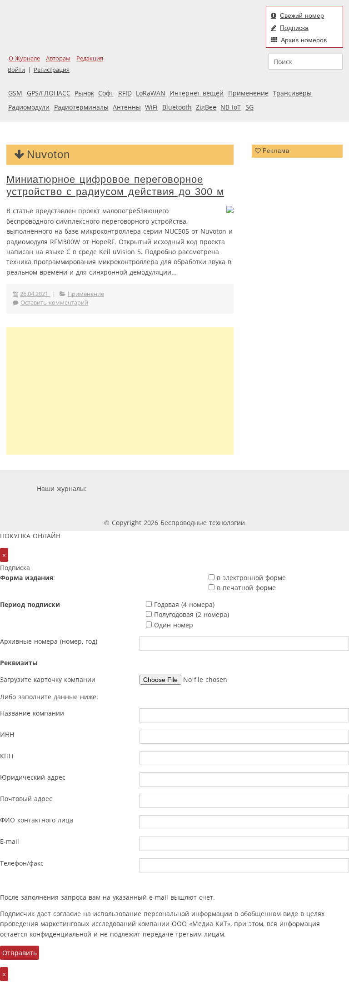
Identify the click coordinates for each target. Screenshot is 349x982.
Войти (16, 70)
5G (249, 107)
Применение (248, 93)
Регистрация (52, 70)
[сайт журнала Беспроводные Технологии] (284, 488)
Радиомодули (29, 107)
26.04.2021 (35, 294)
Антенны (127, 107)
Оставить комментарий (54, 302)
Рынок (84, 93)
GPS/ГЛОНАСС (48, 93)
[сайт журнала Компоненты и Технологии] (230, 488)
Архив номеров (304, 40)
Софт (106, 93)
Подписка (294, 28)
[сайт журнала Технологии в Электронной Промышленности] (176, 488)
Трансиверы (292, 93)
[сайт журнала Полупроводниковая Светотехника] (151, 505)
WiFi (151, 107)
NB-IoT (230, 107)
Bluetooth (177, 107)
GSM (15, 93)
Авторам (58, 58)
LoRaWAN (150, 93)
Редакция (89, 58)
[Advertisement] (120, 391)
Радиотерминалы (81, 107)
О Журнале (24, 58)
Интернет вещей (197, 93)
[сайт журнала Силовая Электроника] (118, 488)
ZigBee (206, 107)
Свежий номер (302, 15)
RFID (125, 93)
